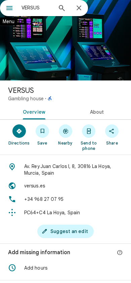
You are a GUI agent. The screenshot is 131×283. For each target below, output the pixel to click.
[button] (65, 268)
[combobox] (36, 8)
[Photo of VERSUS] (65, 40)
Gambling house (26, 99)
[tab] (32, 111)
